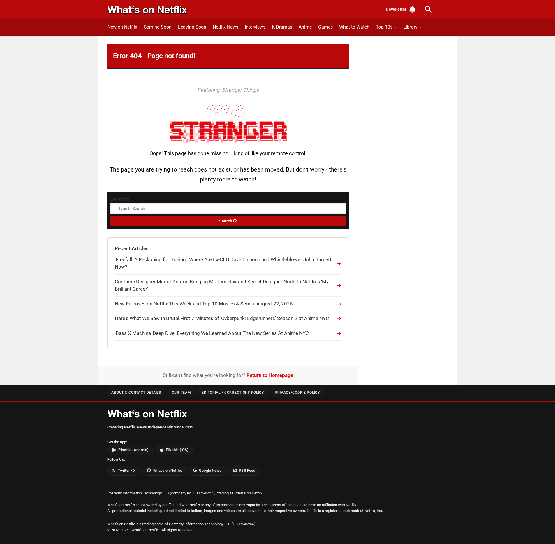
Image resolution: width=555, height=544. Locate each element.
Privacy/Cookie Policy (297, 393)
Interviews (255, 27)
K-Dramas (282, 27)
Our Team (181, 393)
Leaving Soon (192, 27)
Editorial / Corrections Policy (233, 393)
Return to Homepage (269, 375)
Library (410, 27)
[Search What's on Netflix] (428, 9)
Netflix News (225, 27)
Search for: (120, 199)
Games (325, 27)
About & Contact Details (136, 393)
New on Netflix (122, 27)
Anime (305, 27)
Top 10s (384, 27)
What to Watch (354, 27)
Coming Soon (158, 27)
